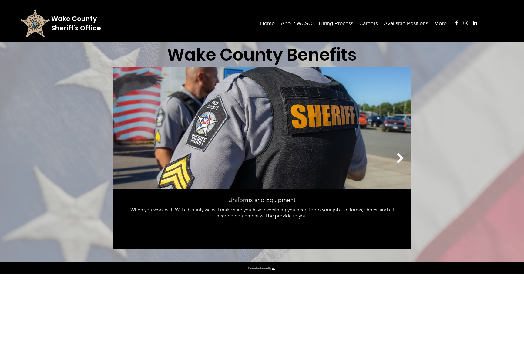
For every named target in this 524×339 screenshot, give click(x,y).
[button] (440, 23)
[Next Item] (400, 158)
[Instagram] (466, 23)
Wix (273, 268)
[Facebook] (457, 23)
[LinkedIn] (475, 23)
